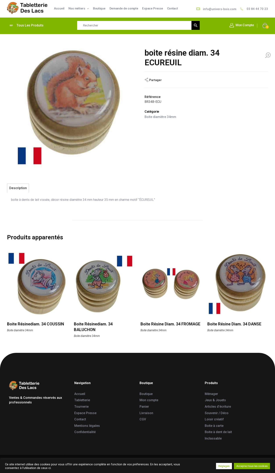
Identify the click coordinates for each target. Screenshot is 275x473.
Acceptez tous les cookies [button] (252, 466)
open (268, 55)
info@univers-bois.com (219, 9)
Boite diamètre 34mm (160, 117)
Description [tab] (18, 188)
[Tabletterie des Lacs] (27, 8)
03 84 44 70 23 (257, 9)
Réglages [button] (224, 466)
